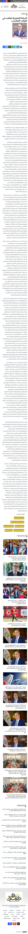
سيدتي (12, 914)
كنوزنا (23, 918)
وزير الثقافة (8, 530)
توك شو (7, 916)
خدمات (14, 920)
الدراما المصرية (19, 518)
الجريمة (5, 910)
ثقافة (23, 914)
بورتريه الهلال (6, 918)
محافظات (5, 914)
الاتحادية (18, 910)
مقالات (23, 14)
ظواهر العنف (19, 526)
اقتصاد (18, 914)
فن (5, 912)
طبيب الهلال (16, 918)
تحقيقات (11, 910)
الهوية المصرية (9, 526)
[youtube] (6, 1)
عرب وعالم (11, 912)
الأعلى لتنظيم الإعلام (17, 522)
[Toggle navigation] (2, 7)
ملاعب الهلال (20, 912)
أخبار (24, 910)
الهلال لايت (14, 916)
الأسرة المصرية (19, 530)
